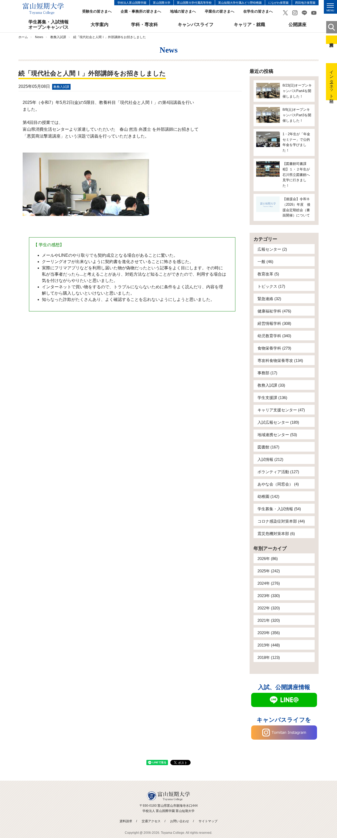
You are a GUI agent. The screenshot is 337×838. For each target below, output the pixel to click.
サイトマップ (208, 821)
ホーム (23, 37)
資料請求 (331, 40)
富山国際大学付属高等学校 (194, 2)
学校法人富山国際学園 (131, 2)
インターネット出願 (331, 81)
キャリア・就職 (249, 24)
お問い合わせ (179, 821)
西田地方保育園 (305, 2)
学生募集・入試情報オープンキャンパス (48, 24)
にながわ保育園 (278, 2)
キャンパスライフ (196, 24)
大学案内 (99, 24)
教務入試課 (58, 37)
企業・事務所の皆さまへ (141, 11)
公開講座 (297, 24)
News (39, 37)
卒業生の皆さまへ (219, 11)
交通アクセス (151, 821)
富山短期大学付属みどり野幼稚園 (240, 2)
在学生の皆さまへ (258, 11)
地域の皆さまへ (183, 11)
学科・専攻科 (144, 24)
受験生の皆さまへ (97, 11)
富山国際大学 (161, 2)
